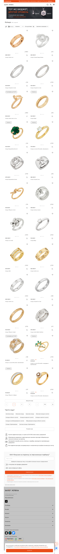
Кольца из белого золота (12, 417)
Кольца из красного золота (26, 417)
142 (45, 404)
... (37, 404)
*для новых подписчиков (10, 484)
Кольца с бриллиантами (11, 424)
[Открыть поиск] (47, 4)
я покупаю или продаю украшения (18, 464)
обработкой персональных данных (39, 546)
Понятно (29, 550)
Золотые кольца (10, 413)
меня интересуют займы (15, 468)
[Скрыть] (54, 1)
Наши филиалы (9, 497)
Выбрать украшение (40, 1)
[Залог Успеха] (8, 5)
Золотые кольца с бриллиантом (27, 424)
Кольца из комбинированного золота (15, 420)
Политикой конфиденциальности (22, 546)
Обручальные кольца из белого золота (35, 420)
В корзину (27, 55)
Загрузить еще (29, 400)
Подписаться (29, 472)
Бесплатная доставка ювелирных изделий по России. (19, 1)
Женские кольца (20, 413)
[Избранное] (27, 30)
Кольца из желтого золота (42, 417)
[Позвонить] (50, 4)
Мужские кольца (30, 413)
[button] (29, 27)
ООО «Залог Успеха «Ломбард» (45, 475)
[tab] (17, 114)
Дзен (6, 501)
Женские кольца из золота (42, 413)
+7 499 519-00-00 (9, 495)
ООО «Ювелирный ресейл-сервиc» (14, 476)
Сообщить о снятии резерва (26, 116)
